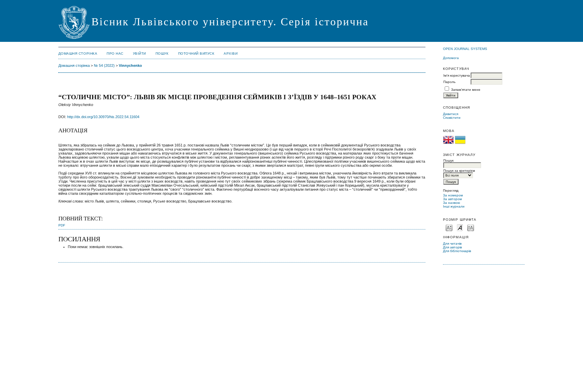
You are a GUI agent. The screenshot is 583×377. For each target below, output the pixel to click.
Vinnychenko (130, 65)
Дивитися (450, 114)
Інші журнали (454, 206)
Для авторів (452, 247)
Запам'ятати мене (465, 89)
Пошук (162, 53)
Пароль (449, 82)
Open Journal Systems (465, 49)
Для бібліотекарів (457, 251)
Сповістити (452, 117)
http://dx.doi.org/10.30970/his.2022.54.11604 (103, 117)
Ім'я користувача (456, 75)
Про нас (115, 53)
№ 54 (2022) (104, 65)
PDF (61, 225)
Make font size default (459, 227)
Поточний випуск (196, 53)
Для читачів (452, 243)
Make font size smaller (449, 227)
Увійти (139, 53)
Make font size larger (470, 227)
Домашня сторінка (77, 53)
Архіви (231, 53)
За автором (452, 199)
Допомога (451, 58)
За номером (453, 195)
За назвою (451, 203)
